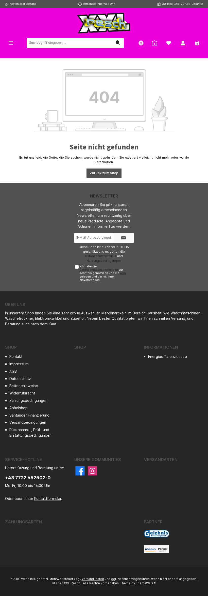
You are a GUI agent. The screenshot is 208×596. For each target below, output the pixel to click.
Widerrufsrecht (22, 393)
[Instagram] (92, 471)
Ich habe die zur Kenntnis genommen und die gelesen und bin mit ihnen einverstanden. (102, 273)
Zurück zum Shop (104, 173)
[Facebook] (80, 471)
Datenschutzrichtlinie (100, 256)
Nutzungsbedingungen (103, 261)
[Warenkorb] (197, 43)
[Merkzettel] (169, 43)
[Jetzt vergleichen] (154, 43)
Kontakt (15, 356)
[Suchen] (118, 43)
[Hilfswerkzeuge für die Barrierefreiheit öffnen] (141, 43)
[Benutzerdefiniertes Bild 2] (156, 549)
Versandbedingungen (27, 422)
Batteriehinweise (23, 386)
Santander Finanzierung (29, 415)
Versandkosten (93, 579)
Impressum (19, 364)
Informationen (161, 347)
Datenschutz (20, 378)
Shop (11, 347)
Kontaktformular (47, 498)
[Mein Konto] (183, 43)
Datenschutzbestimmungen (98, 269)
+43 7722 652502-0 (28, 477)
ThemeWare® (146, 583)
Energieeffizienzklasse (167, 356)
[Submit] (123, 238)
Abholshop (18, 408)
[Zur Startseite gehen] (104, 23)
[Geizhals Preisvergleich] (156, 533)
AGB (123, 273)
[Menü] (11, 43)
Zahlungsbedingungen (28, 400)
